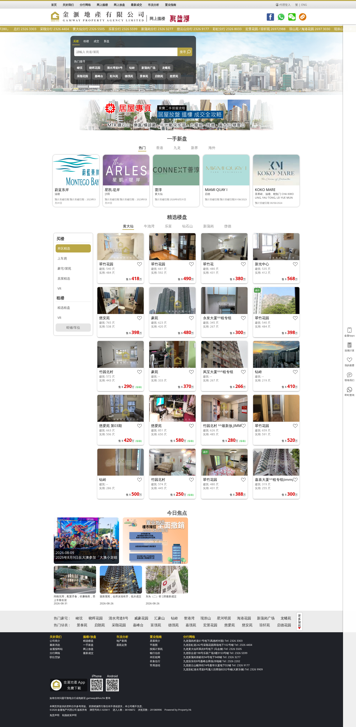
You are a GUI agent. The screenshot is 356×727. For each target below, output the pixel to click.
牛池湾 (149, 226)
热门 (142, 147)
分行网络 (55, 653)
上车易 (62, 258)
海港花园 (244, 618)
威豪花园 (141, 618)
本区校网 (155, 657)
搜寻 (183, 52)
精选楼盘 (88, 640)
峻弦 (80, 67)
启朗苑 (159, 76)
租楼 (86, 41)
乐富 (168, 226)
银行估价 (155, 653)
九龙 (177, 147)
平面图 (154, 645)
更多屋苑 (299, 620)
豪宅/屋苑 (64, 268)
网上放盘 (88, 649)
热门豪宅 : (62, 618)
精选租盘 (63, 307)
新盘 (106, 41)
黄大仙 (128, 226)
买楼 (76, 41)
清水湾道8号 (115, 67)
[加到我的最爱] (139, 264)
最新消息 (55, 645)
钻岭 (132, 67)
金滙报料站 (56, 649)
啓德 (227, 226)
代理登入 (285, 5)
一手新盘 (88, 645)
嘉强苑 (191, 625)
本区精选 (63, 248)
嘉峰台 (99, 76)
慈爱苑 (174, 76)
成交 (96, 41)
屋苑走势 (121, 645)
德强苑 (129, 76)
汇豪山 (159, 618)
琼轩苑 (264, 625)
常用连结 (155, 665)
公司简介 (55, 640)
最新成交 (88, 653)
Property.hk (184, 709)
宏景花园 (210, 625)
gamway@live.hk (95, 698)
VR (59, 288)
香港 (159, 147)
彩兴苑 (114, 76)
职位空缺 (55, 657)
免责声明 (54, 715)
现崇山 (205, 618)
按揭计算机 (156, 649)
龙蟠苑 (166, 67)
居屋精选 (63, 278)
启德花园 (284, 625)
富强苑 (156, 625)
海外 (211, 147)
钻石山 (187, 226)
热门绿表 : (62, 625)
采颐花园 (82, 76)
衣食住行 (155, 661)
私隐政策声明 (69, 715)
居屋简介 (155, 640)
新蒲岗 (208, 226)
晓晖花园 (94, 67)
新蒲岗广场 (148, 67)
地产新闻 (121, 640)
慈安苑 (247, 625)
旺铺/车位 (73, 327)
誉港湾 (189, 618)
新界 (194, 147)
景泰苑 (144, 76)
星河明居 (224, 618)
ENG (304, 5)
